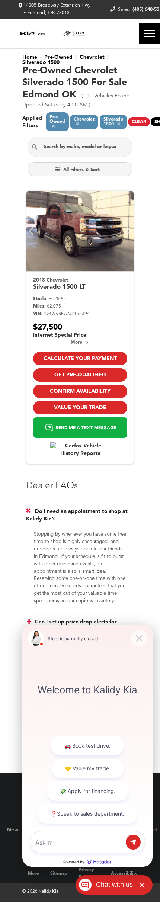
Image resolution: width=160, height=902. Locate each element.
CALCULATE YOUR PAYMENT (80, 358)
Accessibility (124, 873)
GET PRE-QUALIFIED (80, 375)
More (76, 342)
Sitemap (58, 873)
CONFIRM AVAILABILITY (80, 391)
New (13, 829)
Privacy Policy (86, 874)
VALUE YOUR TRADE (80, 407)
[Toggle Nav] (149, 33)
